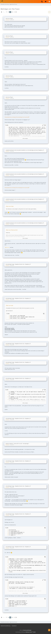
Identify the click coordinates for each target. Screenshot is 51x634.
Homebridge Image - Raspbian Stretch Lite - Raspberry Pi (18, 264)
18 (8, 12)
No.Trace (7, 19)
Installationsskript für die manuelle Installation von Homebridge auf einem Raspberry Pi (25, 150)
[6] (6, 568)
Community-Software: (25, 632)
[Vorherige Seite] (1, 12)
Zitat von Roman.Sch (12, 230)
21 (14, 12)
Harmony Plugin (9, 18)
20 (12, 12)
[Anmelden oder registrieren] (45, 1)
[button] (42, 1)
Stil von (25, 630)
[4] (6, 136)
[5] (6, 535)
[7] (6, 569)
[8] (6, 570)
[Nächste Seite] (16, 12)
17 (6, 12)
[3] (6, 135)
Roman (7, 247)
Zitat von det (9, 305)
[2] (6, 131)
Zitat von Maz (9, 206)
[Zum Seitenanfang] (49, 630)
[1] (6, 127)
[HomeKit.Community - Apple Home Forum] (2, 1)
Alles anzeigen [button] (25, 238)
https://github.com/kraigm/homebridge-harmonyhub (16, 117)
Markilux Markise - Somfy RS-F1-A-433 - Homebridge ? (17, 443)
